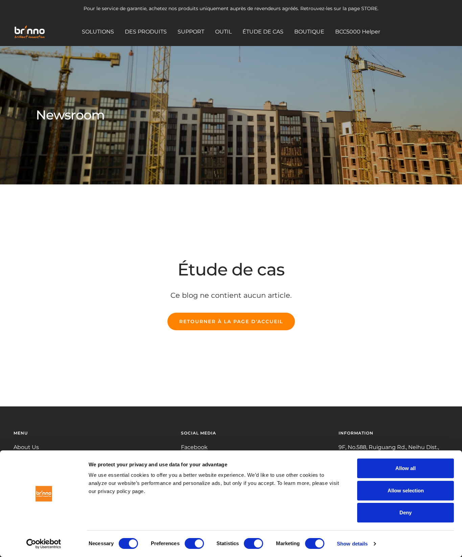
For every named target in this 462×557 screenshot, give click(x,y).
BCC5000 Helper (357, 31)
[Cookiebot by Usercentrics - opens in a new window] (43, 544)
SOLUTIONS (98, 31)
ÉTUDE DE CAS (262, 31)
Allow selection (406, 490)
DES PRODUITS (146, 31)
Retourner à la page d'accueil (231, 321)
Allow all (405, 468)
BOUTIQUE (309, 31)
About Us (26, 447)
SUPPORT (191, 31)
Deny (405, 512)
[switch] (194, 543)
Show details (352, 544)
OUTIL (223, 31)
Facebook (194, 447)
